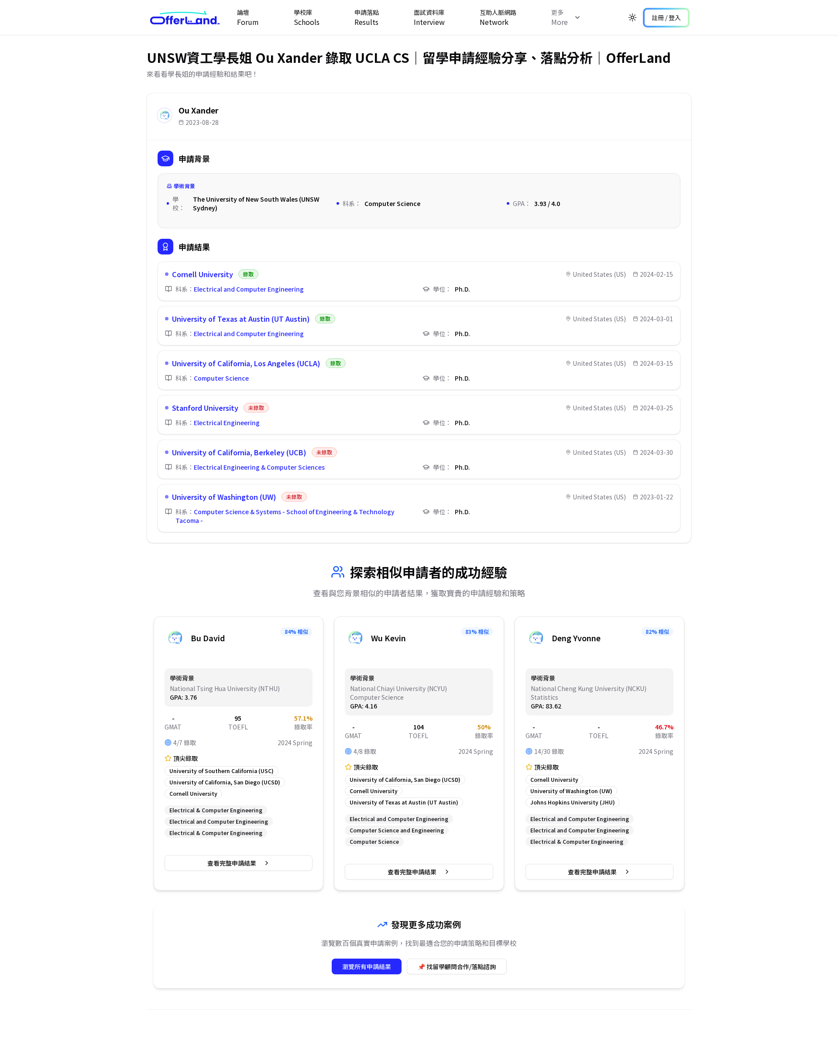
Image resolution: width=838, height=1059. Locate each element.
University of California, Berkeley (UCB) (239, 452)
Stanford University (205, 407)
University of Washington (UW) (224, 497)
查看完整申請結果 (231, 863)
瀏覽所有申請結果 (366, 966)
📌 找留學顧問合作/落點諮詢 (457, 966)
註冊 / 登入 (666, 17)
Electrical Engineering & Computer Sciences (259, 467)
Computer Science (221, 378)
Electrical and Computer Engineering (249, 289)
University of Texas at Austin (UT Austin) (241, 318)
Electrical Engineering (227, 422)
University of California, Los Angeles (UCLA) (246, 363)
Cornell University (202, 274)
